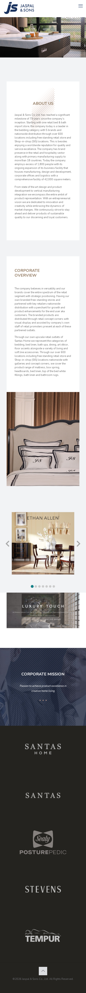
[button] (32, 586)
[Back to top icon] (43, 971)
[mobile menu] (80, 6)
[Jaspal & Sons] (24, 8)
